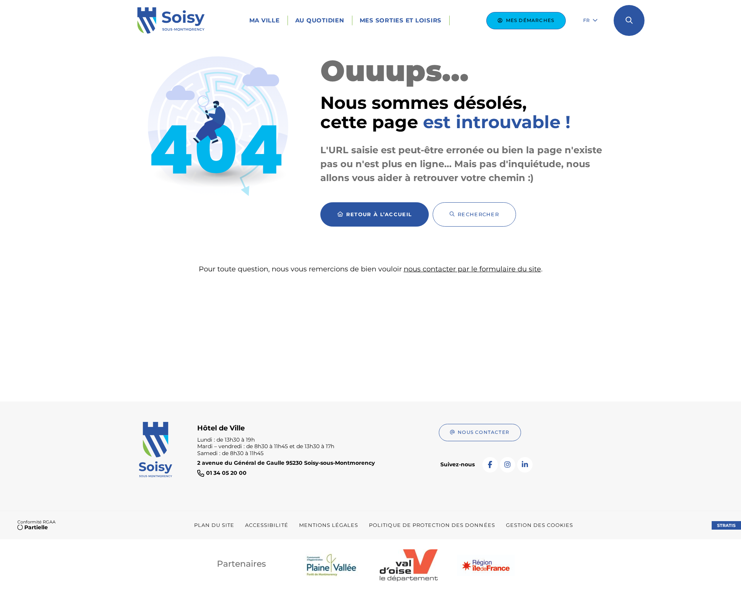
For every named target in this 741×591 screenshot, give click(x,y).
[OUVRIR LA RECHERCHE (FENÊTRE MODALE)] (629, 20)
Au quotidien (319, 20)
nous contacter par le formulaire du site (472, 269)
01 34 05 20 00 (226, 473)
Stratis (726, 525)
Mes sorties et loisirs (401, 20)
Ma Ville (264, 20)
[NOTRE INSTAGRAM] (507, 464)
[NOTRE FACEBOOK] (490, 464)
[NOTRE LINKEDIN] (525, 464)
